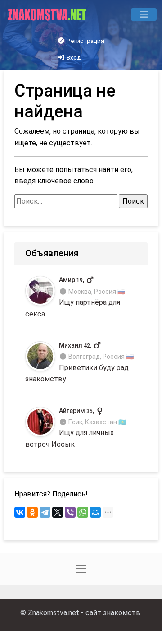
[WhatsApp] (82, 512)
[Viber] (70, 512)
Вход (73, 57)
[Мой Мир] (95, 512)
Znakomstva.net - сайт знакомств (84, 612)
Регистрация (84, 40)
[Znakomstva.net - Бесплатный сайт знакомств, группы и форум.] (47, 14)
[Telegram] (45, 512)
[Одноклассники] (32, 512)
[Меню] (144, 14)
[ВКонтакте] (19, 512)
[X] (57, 512)
